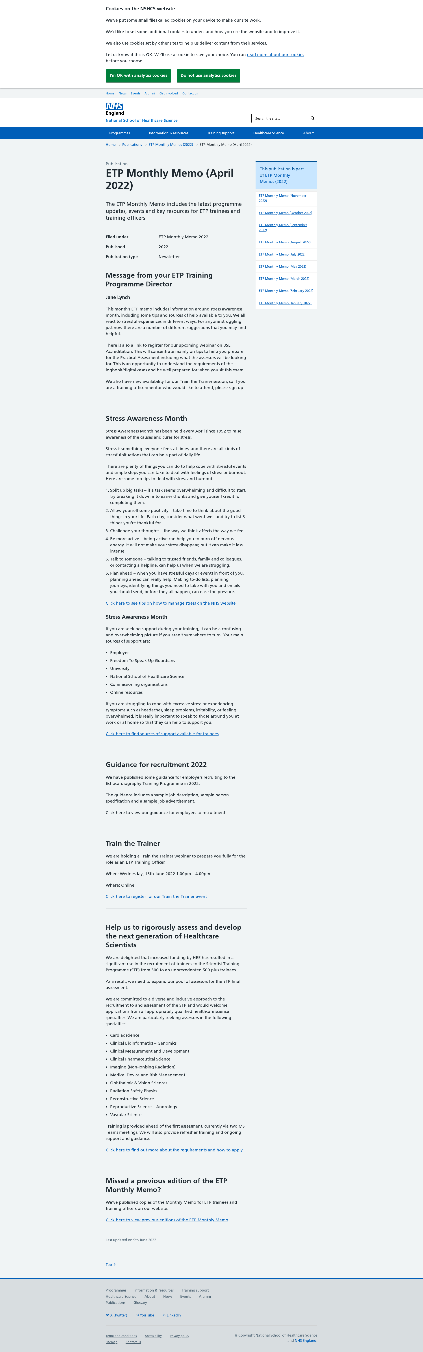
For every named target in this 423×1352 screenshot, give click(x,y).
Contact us (190, 93)
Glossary (140, 1302)
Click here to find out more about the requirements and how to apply (174, 1150)
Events (135, 93)
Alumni (150, 93)
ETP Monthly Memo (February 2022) (286, 291)
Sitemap (111, 1342)
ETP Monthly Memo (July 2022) (282, 254)
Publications (132, 144)
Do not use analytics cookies (208, 75)
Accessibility (153, 1336)
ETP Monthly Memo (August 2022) (285, 242)
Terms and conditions (121, 1336)
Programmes (119, 133)
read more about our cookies (275, 54)
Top (109, 1264)
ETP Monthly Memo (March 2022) (284, 278)
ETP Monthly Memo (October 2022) (285, 213)
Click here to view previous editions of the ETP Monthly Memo (167, 1219)
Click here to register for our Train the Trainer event (156, 896)
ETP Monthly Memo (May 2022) (282, 266)
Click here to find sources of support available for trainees (162, 733)
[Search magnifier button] (313, 118)
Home (110, 93)
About (308, 133)
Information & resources (168, 133)
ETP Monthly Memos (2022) (170, 144)
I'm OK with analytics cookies (138, 75)
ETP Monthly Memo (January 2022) (285, 303)
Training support (220, 133)
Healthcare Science (268, 133)
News (122, 93)
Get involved (169, 93)
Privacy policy (179, 1336)
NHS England (305, 1340)
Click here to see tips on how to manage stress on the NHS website (171, 603)
